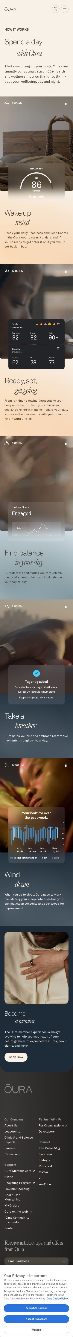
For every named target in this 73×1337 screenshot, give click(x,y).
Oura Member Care (17, 1171)
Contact (10, 1228)
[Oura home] (10, 9)
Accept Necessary (36, 1319)
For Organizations (51, 1125)
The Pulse (49, 1148)
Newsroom (11, 1154)
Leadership (12, 1131)
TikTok (43, 1172)
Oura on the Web (16, 1211)
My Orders (11, 1205)
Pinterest (45, 1166)
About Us (10, 1125)
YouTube (45, 1184)
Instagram (46, 1160)
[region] (36, 1301)
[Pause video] (66, 104)
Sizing (8, 1177)
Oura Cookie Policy (57, 1299)
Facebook (45, 1154)
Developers (47, 1131)
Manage (36, 1330)
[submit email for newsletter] (64, 1261)
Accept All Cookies (36, 1308)
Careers (10, 1148)
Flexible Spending (17, 1189)
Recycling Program (17, 1183)
